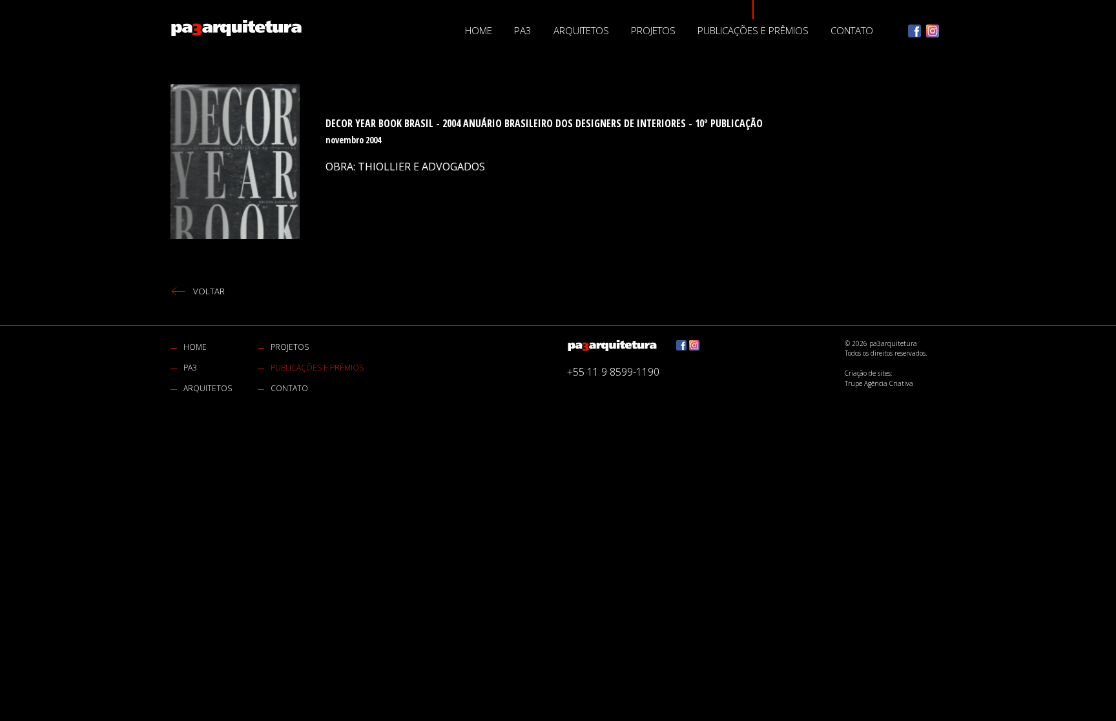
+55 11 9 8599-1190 (613, 372)
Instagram (932, 31)
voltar (209, 291)
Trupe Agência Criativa (879, 383)
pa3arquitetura (236, 27)
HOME (478, 30)
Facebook (914, 31)
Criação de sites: (868, 373)
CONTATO (852, 30)
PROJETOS (653, 30)
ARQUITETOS (581, 30)
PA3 (523, 30)
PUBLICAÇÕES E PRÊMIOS (753, 30)
